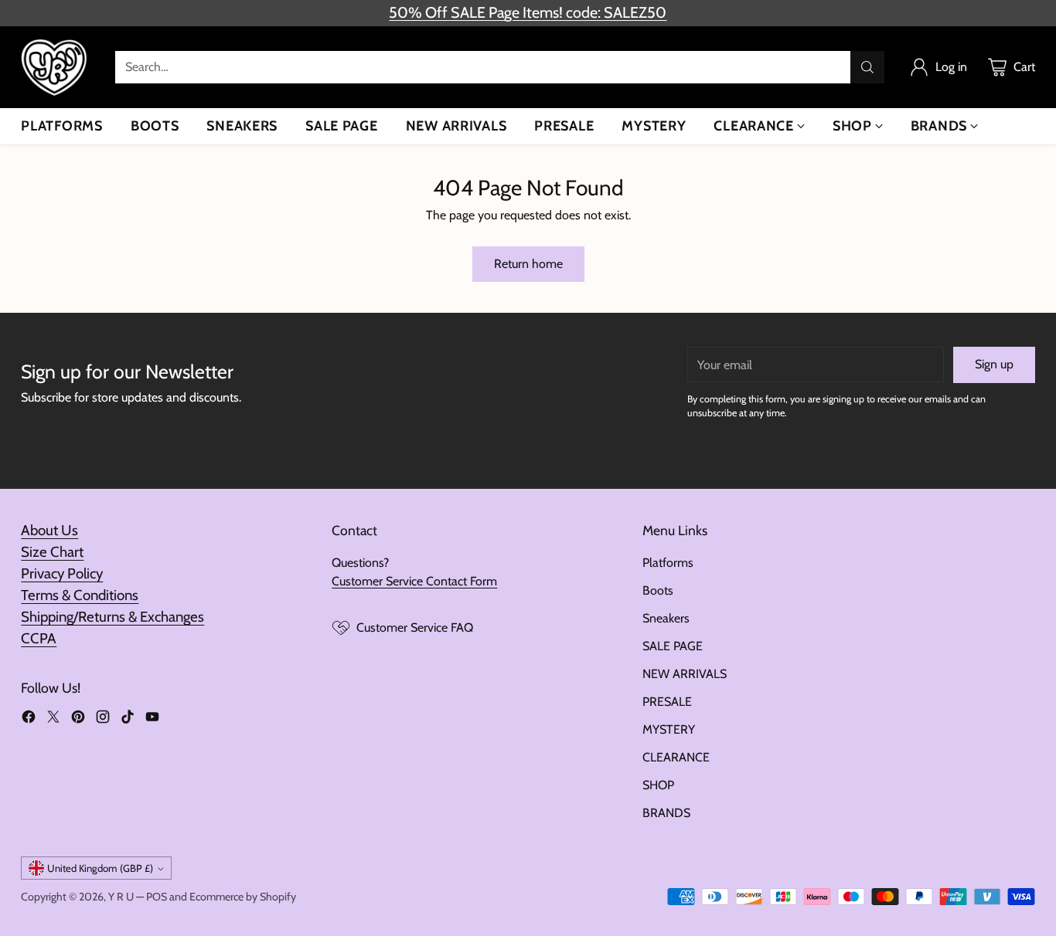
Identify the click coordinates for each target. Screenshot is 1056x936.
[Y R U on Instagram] (103, 719)
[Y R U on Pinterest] (78, 719)
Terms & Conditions (79, 595)
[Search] (867, 67)
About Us (49, 530)
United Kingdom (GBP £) (100, 868)
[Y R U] (55, 67)
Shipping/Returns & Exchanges (112, 617)
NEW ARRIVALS (684, 673)
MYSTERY (668, 729)
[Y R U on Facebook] (28, 719)
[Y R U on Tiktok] (127, 719)
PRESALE (667, 701)
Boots (657, 590)
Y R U (121, 897)
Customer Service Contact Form (414, 581)
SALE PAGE (672, 646)
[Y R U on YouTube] (152, 719)
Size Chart (52, 552)
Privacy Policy (62, 573)
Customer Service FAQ (414, 627)
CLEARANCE (676, 757)
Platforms (667, 562)
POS (156, 897)
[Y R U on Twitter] (53, 719)
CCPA (38, 638)
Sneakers (666, 618)
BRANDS (666, 812)
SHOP (658, 785)
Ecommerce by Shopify (242, 897)
